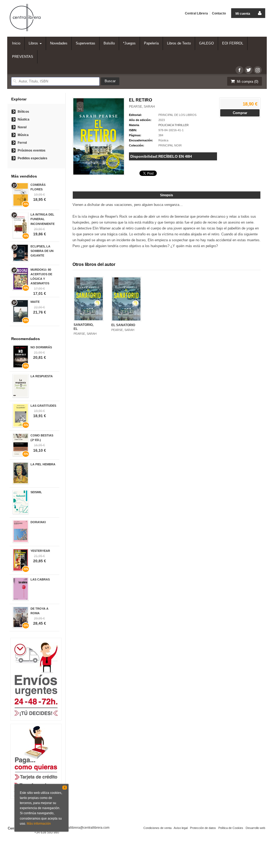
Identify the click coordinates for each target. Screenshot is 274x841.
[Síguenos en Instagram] (258, 70)
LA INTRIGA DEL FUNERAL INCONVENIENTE (43, 219)
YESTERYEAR (40, 550)
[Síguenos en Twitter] (249, 70)
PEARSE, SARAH (142, 106)
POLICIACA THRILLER (173, 125)
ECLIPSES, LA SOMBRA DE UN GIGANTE (42, 251)
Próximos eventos (31, 150)
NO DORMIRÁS (41, 347)
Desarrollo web (255, 827)
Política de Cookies (230, 827)
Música (23, 135)
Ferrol (22, 143)
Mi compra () (247, 82)
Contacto (219, 13)
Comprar (240, 113)
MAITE (35, 301)
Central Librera (196, 13)
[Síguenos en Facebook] (239, 70)
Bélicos (23, 112)
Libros (34, 43)
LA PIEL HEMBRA (43, 464)
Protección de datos (203, 827)
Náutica (23, 119)
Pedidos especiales (32, 158)
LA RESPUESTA (42, 376)
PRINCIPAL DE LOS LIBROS (177, 114)
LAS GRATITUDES (43, 405)
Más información (39, 823)
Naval (22, 127)
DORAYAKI (38, 522)
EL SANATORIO (123, 325)
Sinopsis (166, 195)
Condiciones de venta (157, 827)
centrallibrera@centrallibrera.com (85, 827)
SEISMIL (36, 492)
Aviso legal (181, 827)
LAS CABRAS (40, 579)
